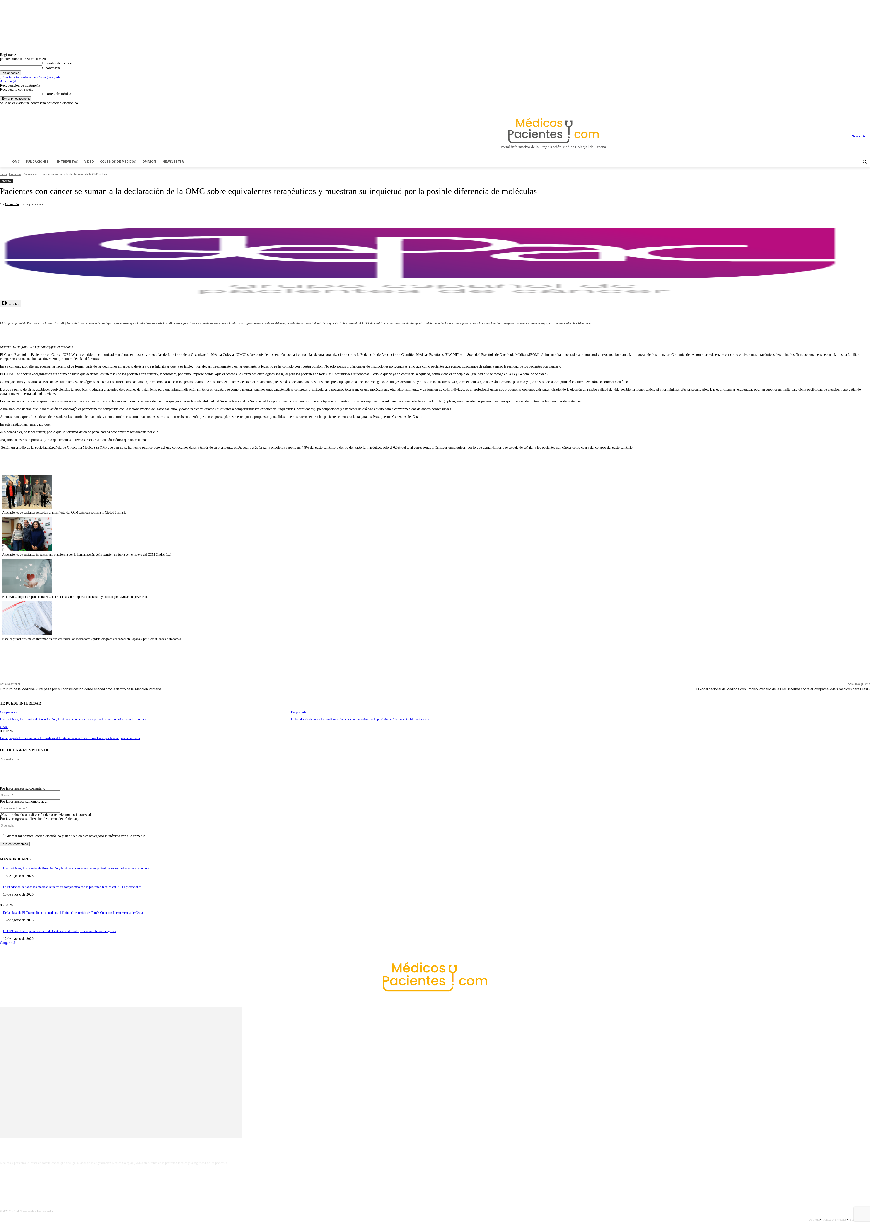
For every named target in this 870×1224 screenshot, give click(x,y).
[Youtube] (867, 108)
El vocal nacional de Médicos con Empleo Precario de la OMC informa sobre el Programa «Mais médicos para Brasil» (783, 689)
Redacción (12, 204)
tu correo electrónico (56, 94)
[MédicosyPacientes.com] (553, 130)
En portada (299, 712)
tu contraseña (51, 68)
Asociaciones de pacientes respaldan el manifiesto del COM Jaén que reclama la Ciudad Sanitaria (64, 512)
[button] (864, 161)
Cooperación (9, 712)
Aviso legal (8, 81)
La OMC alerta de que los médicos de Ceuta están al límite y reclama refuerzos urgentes (59, 931)
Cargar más (8, 943)
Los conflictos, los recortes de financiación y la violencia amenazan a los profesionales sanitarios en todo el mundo (73, 719)
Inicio (3, 174)
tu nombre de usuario (57, 63)
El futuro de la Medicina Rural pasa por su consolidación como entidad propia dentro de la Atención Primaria (80, 689)
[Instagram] (842, 108)
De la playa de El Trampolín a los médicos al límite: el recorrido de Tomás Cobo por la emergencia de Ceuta (70, 738)
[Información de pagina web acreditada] (435, 1183)
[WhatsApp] (79, 216)
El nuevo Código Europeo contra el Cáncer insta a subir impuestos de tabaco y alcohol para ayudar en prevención (75, 597)
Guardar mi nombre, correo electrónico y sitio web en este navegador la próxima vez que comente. (75, 836)
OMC (4, 727)
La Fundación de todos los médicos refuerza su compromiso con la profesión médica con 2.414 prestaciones (360, 719)
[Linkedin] (848, 108)
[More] (128, 216)
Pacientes (15, 174)
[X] (861, 108)
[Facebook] (836, 108)
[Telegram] (855, 108)
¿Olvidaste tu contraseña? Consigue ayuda (30, 77)
